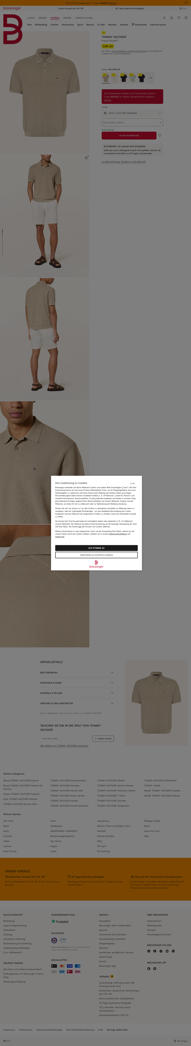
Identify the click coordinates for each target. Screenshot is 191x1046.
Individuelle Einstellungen (96, 555)
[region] (96, 523)
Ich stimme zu (96, 548)
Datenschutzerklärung (118, 534)
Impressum (59, 537)
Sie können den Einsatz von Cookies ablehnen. (90, 527)
